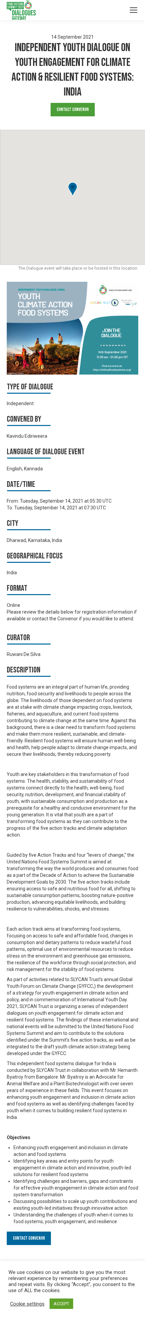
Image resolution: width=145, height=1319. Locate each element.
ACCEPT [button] (61, 1303)
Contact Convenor (73, 109)
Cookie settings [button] (27, 1304)
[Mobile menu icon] (133, 10)
